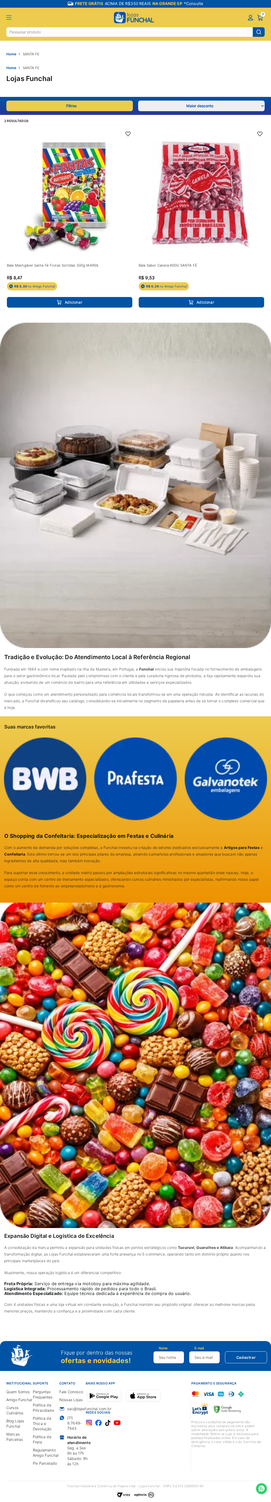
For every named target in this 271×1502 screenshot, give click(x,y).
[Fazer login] (250, 18)
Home (11, 54)
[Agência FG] (144, 1495)
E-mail (199, 1348)
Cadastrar (246, 1357)
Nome (163, 1348)
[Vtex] (123, 1495)
